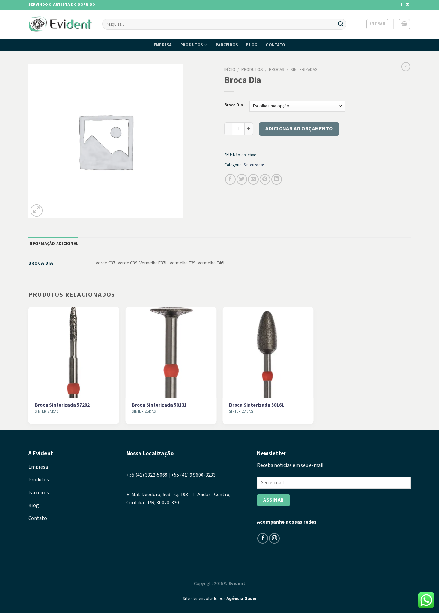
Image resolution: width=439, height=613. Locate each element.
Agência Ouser (241, 598)
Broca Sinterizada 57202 (62, 405)
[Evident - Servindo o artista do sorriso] (60, 24)
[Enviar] (340, 24)
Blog (251, 45)
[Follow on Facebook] (401, 5)
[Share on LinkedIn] (276, 179)
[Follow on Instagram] (274, 538)
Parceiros (227, 45)
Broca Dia (233, 105)
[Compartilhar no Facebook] (230, 179)
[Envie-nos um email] (407, 5)
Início (229, 69)
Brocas (276, 69)
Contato (275, 45)
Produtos (191, 45)
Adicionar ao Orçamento (299, 128)
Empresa (163, 45)
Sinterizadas (304, 69)
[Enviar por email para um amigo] (253, 179)
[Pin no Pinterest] (265, 179)
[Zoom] (37, 210)
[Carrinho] (404, 24)
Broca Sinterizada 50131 (159, 405)
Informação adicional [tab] (53, 244)
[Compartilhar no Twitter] (242, 179)
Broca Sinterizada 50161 (256, 405)
